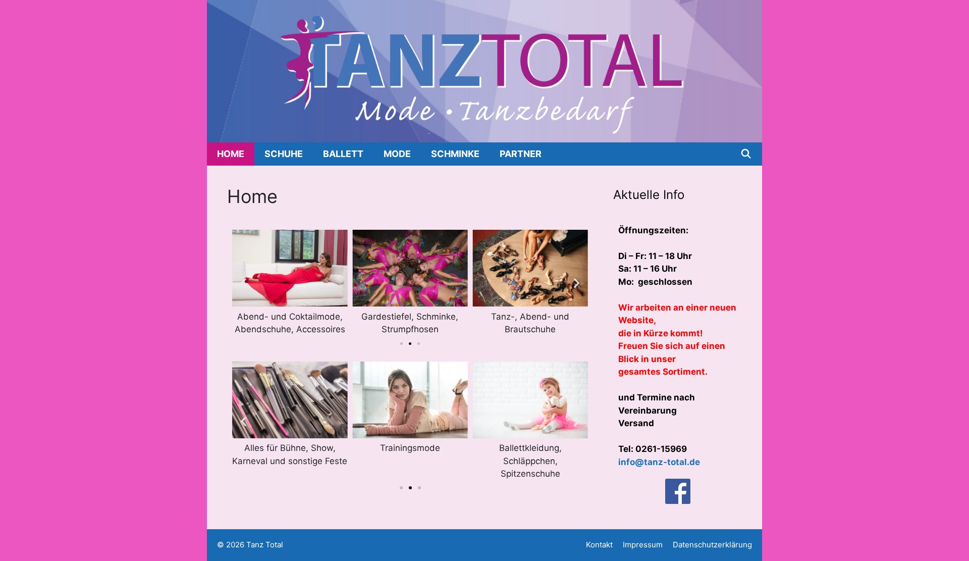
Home (230, 153)
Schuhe (283, 153)
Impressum (643, 544)
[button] (243, 283)
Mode (397, 153)
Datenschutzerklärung (712, 544)
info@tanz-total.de (659, 462)
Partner (521, 153)
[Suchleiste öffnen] (746, 154)
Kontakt (599, 544)
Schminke (455, 153)
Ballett (343, 153)
